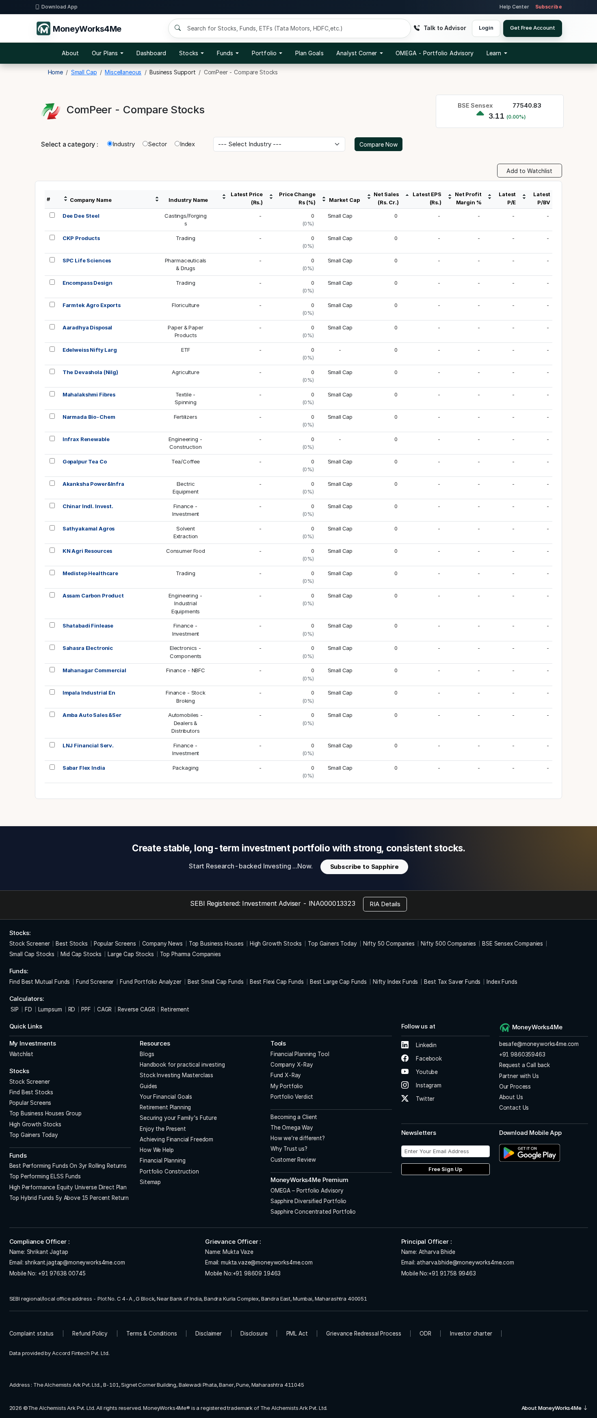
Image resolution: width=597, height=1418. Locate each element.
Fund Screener (95, 982)
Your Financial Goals (166, 1096)
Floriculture (185, 305)
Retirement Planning (165, 1107)
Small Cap (340, 215)
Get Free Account (532, 27)
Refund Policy (90, 1333)
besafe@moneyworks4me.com (539, 1044)
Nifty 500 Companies (448, 943)
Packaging (186, 767)
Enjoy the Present (163, 1129)
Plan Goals (309, 53)
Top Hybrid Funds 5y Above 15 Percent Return (69, 1198)
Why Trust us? (288, 1148)
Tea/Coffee (185, 461)
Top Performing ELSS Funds (45, 1176)
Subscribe (548, 7)
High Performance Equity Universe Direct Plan (68, 1187)
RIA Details (385, 904)
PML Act (297, 1333)
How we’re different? (297, 1138)
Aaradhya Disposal (87, 327)
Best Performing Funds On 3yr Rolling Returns (68, 1166)
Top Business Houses (216, 943)
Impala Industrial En (89, 692)
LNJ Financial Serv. (88, 745)
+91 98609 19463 (257, 1273)
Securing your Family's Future (178, 1118)
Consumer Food (185, 551)
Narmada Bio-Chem (89, 416)
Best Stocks (71, 943)
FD (28, 1009)
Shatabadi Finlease (88, 625)
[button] (434, 53)
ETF (185, 349)
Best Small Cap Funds (216, 982)
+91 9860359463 (522, 1054)
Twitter (424, 1098)
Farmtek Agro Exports (92, 305)
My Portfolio (286, 1086)
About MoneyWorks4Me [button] (552, 1408)
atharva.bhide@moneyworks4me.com (465, 1262)
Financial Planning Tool (299, 1054)
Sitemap (150, 1182)
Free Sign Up (445, 1169)
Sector (157, 144)
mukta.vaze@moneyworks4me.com (267, 1262)
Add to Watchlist (529, 170)
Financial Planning (162, 1160)
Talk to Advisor (445, 27)
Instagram (427, 1085)
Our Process (515, 1086)
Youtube (426, 1072)
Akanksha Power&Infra (93, 484)
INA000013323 (332, 903)
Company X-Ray (291, 1064)
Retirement (175, 1009)
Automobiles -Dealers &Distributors (185, 723)
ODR (425, 1333)
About (70, 53)
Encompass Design (87, 282)
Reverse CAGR (136, 1009)
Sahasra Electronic (88, 648)
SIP (14, 1009)
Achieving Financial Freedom (176, 1139)
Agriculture (185, 372)
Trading (185, 238)
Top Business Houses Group (45, 1113)
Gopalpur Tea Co (85, 461)
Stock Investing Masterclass (176, 1075)
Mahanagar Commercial (94, 670)
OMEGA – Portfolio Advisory (307, 1190)
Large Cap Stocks (131, 954)
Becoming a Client (293, 1117)
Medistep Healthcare (90, 573)
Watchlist (21, 1054)
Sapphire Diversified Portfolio (308, 1201)
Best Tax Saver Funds (452, 982)
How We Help (156, 1150)
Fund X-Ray (285, 1075)
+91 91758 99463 (452, 1273)
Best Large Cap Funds (338, 982)
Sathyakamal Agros (89, 528)
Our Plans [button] (105, 53)
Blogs (147, 1054)
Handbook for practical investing (182, 1064)
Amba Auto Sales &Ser (92, 715)
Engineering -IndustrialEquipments (185, 603)
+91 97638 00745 (61, 1273)
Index (187, 144)
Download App (59, 7)
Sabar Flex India (84, 767)
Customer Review (293, 1159)
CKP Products (81, 238)
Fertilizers (185, 416)
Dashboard (151, 53)
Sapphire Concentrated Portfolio (313, 1211)
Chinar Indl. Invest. (88, 506)
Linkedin (425, 1045)
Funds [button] (225, 53)
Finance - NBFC (185, 670)
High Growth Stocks (276, 943)
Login (486, 27)
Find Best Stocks (31, 1092)
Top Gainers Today (332, 943)
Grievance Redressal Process (363, 1333)
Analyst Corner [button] (356, 53)
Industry (123, 144)
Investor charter (471, 1333)
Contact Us (514, 1107)
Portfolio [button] (264, 53)
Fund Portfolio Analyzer (151, 982)
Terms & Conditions (151, 1333)
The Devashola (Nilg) (90, 372)
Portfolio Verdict (291, 1096)
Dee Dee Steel (81, 215)
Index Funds (502, 982)
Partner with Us (519, 1076)
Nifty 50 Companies (389, 943)
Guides (148, 1086)
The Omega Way (291, 1127)
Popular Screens (115, 943)
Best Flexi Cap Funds (277, 982)
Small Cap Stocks (32, 954)
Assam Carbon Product (93, 595)
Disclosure (254, 1333)
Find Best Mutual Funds (39, 982)
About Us (511, 1097)
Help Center (514, 7)
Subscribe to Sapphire (364, 866)
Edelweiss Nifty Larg (90, 349)
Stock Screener (29, 943)
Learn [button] (494, 53)
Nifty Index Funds (395, 982)
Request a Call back (524, 1065)
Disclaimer (208, 1333)
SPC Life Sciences (87, 260)
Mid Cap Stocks (81, 954)
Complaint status (31, 1333)
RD (72, 1009)
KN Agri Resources (87, 551)
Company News (162, 943)
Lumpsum (50, 1009)
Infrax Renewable (86, 439)
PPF (86, 1009)
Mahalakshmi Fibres (89, 394)
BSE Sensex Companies (512, 943)
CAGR (104, 1009)
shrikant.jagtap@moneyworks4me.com (75, 1262)
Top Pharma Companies (190, 954)
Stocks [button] (188, 53)
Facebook (428, 1058)
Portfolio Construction (169, 1171)
